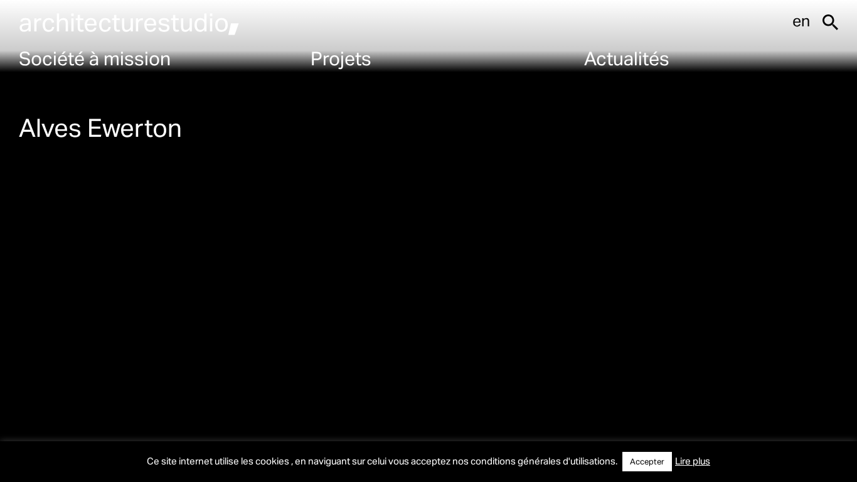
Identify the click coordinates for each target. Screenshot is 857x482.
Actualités (626, 58)
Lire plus (692, 460)
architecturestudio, (129, 22)
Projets (341, 58)
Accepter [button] (647, 461)
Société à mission (95, 58)
